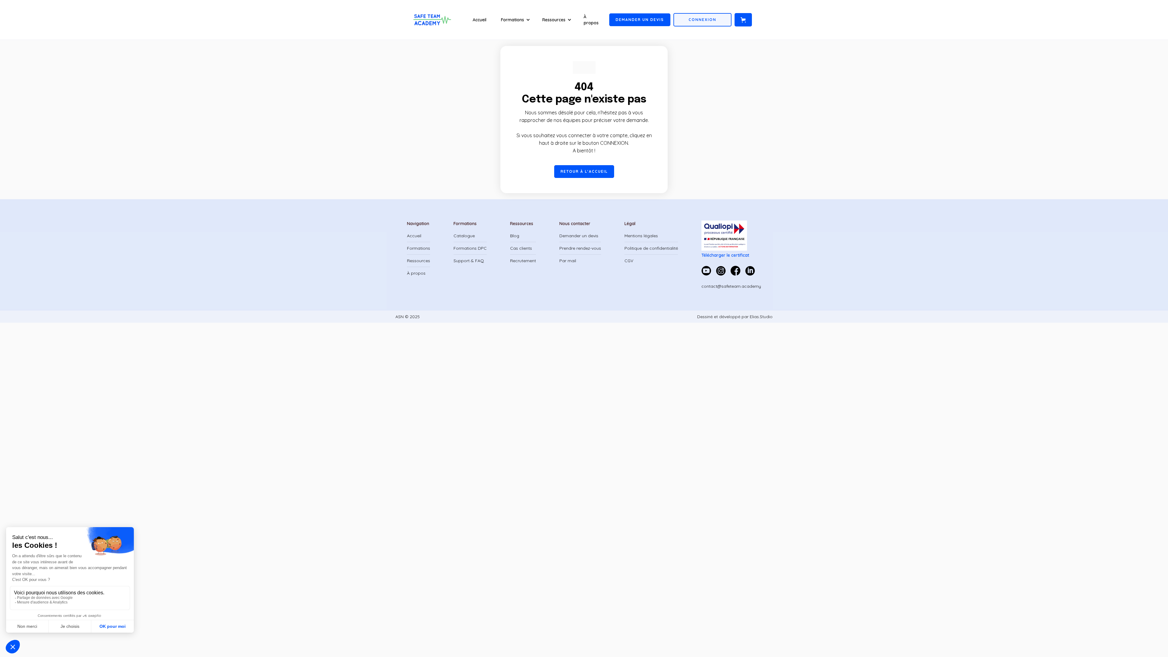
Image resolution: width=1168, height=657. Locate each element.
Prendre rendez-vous (580, 248)
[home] (432, 19)
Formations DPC (470, 248)
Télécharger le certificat (725, 255)
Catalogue (464, 235)
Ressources (418, 260)
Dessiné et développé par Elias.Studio (735, 316)
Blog (514, 235)
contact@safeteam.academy (731, 286)
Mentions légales (641, 235)
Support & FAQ (469, 260)
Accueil (479, 20)
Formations (418, 248)
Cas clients (521, 248)
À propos (591, 20)
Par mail (567, 260)
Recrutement (523, 260)
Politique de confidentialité (651, 248)
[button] (515, 20)
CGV (628, 260)
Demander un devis (578, 235)
